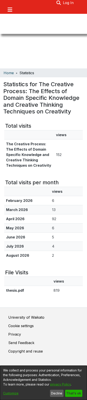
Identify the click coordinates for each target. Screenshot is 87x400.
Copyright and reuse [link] (25, 351)
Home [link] (9, 73)
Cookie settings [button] (21, 326)
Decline (56, 393)
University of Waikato (26, 317)
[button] (59, 2)
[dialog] (43, 383)
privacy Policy (60, 384)
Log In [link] (68, 2)
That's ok (73, 393)
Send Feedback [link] (21, 343)
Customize (11, 393)
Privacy (14, 334)
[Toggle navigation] (10, 9)
